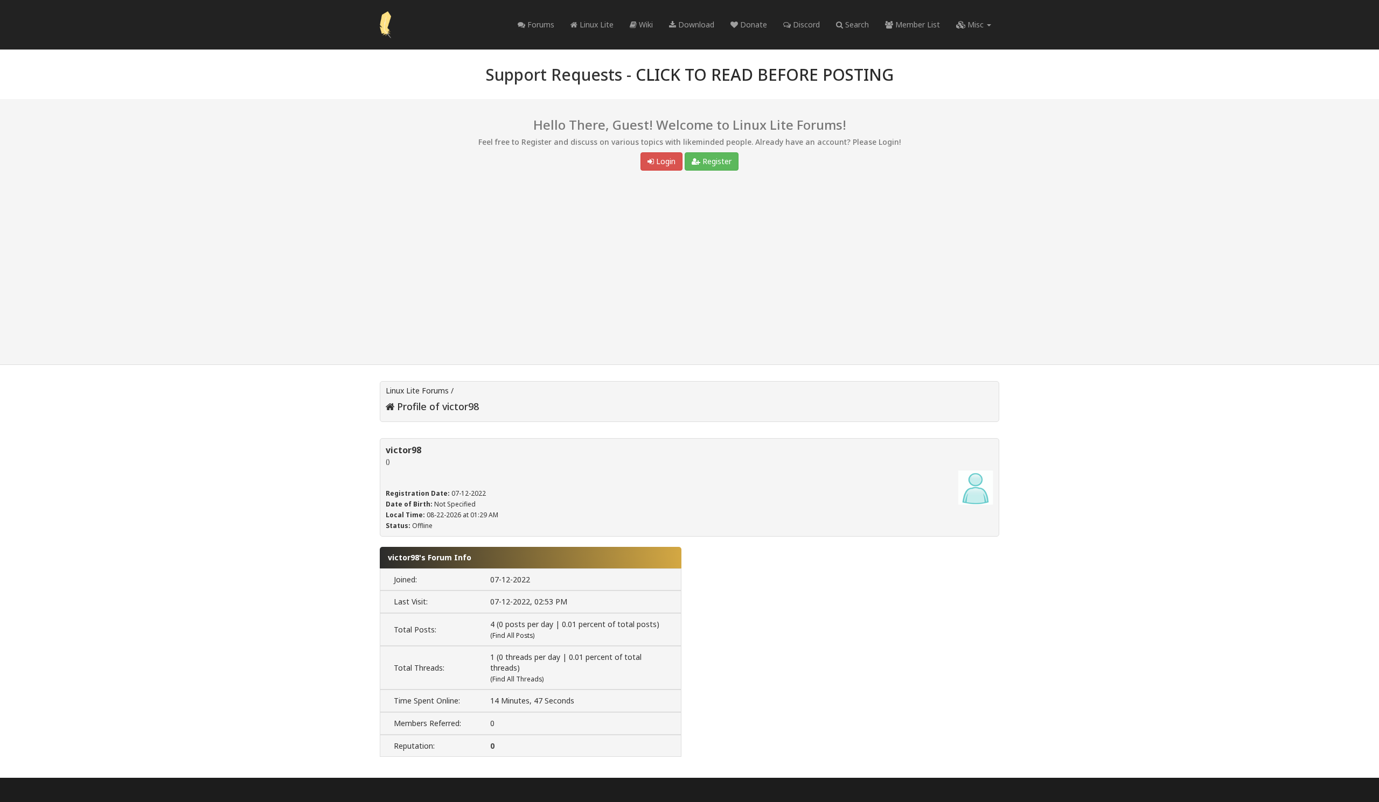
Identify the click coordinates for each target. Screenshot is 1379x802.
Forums (539, 24)
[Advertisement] (689, 270)
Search (856, 24)
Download (695, 24)
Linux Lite (595, 24)
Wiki (645, 24)
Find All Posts (512, 635)
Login (664, 161)
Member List (916, 24)
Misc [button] (975, 24)
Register (716, 161)
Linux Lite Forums (417, 390)
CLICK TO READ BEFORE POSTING (765, 75)
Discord (805, 24)
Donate (752, 24)
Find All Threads (517, 679)
